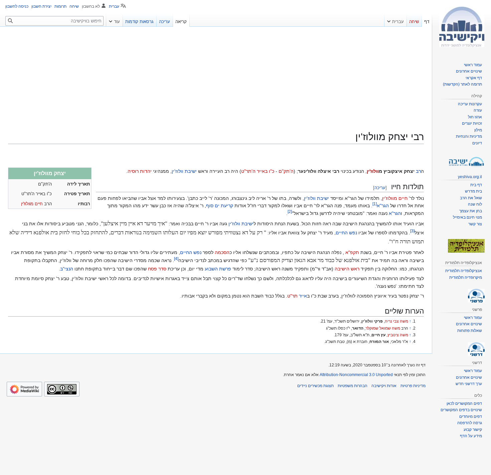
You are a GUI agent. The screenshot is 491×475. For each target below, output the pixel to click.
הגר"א (383, 205)
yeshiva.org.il (470, 176)
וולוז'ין (373, 171)
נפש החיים (346, 232)
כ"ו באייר (265, 171)
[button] (395, 20)
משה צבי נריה (396, 321)
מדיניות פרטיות (413, 385)
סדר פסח (157, 268)
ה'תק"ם (286, 171)
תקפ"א (352, 252)
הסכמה (222, 252)
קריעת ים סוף (219, 205)
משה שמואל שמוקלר (382, 328)
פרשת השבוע (218, 268)
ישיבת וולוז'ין (184, 171)
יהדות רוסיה (140, 171)
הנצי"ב (66, 268)
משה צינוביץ (397, 335)
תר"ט (292, 296)
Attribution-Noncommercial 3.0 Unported (356, 374)
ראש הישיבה (347, 268)
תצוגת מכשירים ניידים (315, 385)
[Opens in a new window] (24, 389)
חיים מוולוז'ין (32, 203)
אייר (303, 296)
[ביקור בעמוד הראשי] (461, 26)
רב (418, 171)
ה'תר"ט (248, 171)
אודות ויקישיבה (383, 385)
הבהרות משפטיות (352, 385)
